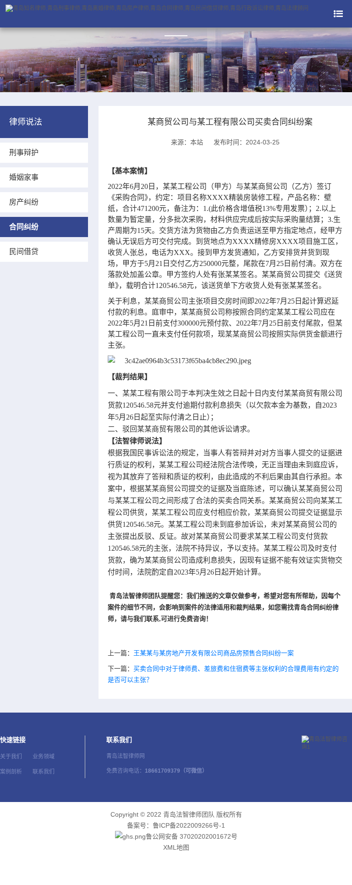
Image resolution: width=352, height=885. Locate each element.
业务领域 (44, 756)
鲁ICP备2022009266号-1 (189, 825)
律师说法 (25, 122)
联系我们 (44, 772)
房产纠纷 (23, 202)
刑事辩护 (23, 152)
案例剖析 (11, 772)
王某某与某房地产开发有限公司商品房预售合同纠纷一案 (213, 653)
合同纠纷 (23, 227)
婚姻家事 (23, 177)
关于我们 (11, 756)
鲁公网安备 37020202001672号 (191, 836)
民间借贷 (23, 251)
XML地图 (176, 847)
